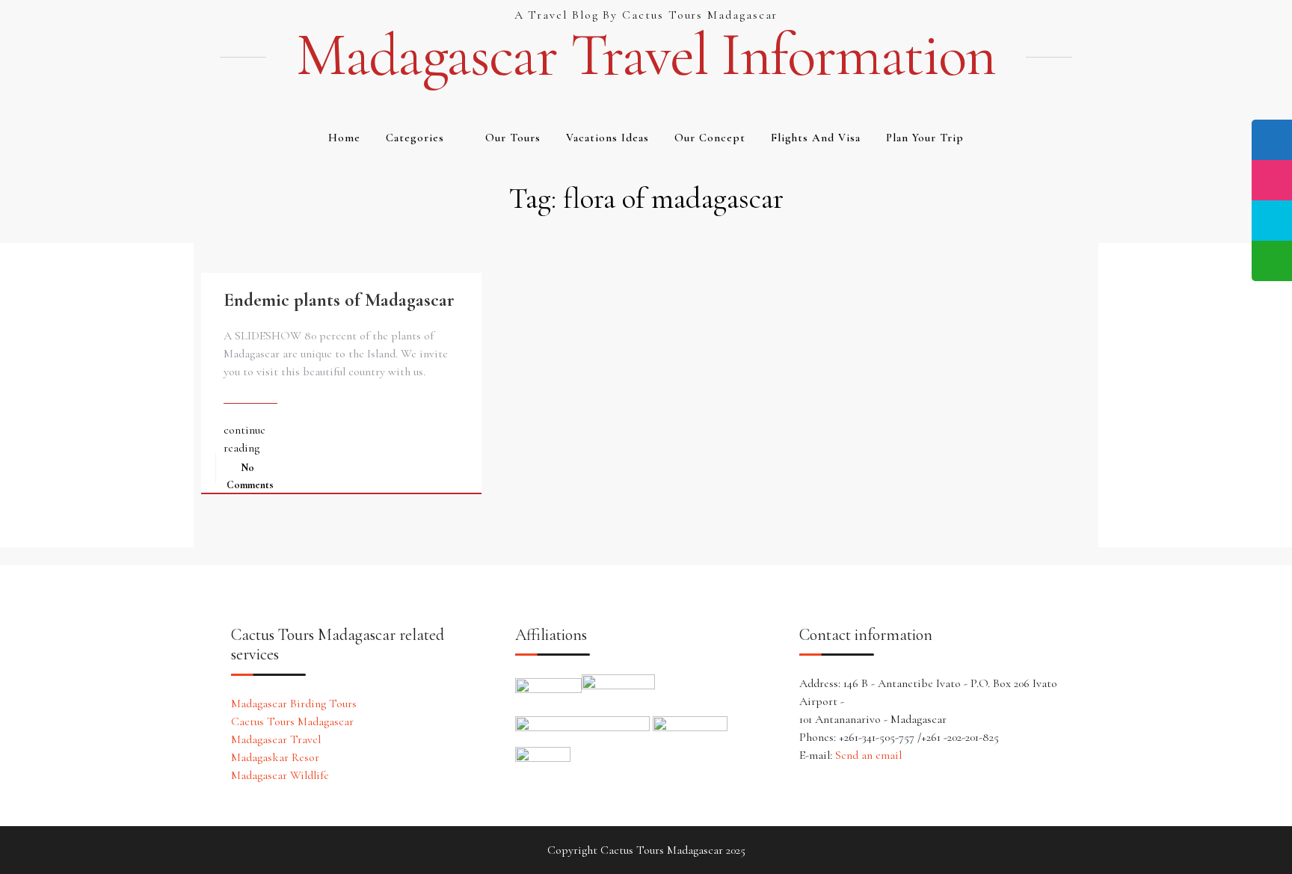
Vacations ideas (607, 137)
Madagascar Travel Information (646, 55)
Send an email (868, 755)
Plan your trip (925, 137)
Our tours (513, 137)
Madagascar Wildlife (280, 775)
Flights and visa (816, 137)
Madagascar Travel (276, 739)
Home (344, 137)
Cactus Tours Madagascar (292, 721)
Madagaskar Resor (275, 757)
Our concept (709, 137)
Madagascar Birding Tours (294, 703)
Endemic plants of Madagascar (339, 300)
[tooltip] (1272, 140)
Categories (415, 137)
